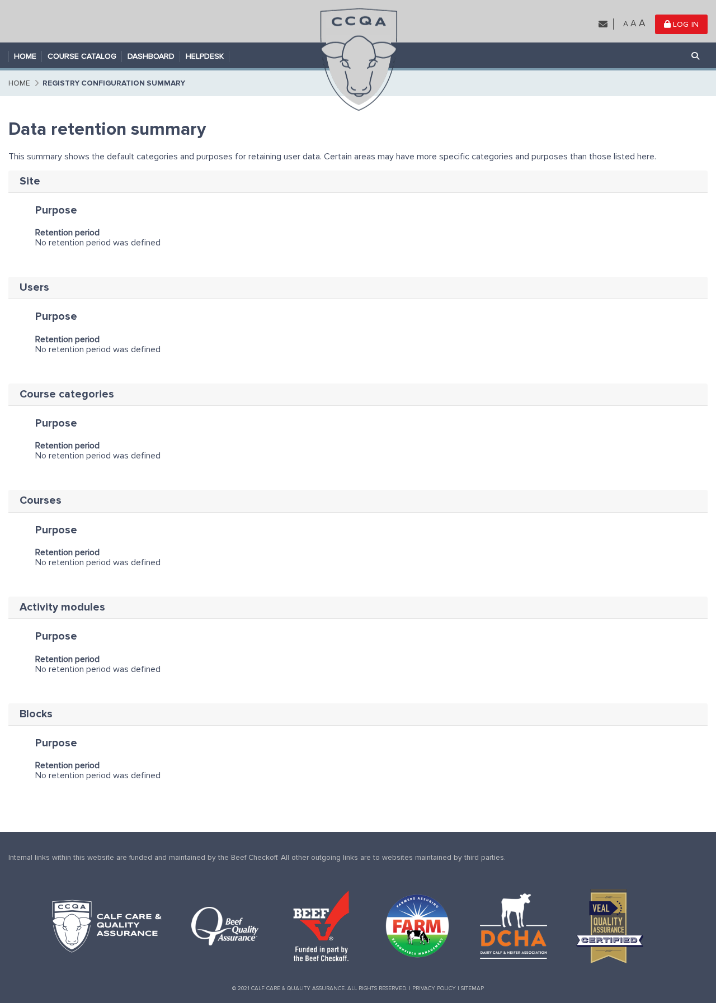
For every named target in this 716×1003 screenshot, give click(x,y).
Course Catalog (82, 56)
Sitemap (472, 988)
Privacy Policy (434, 988)
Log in (685, 24)
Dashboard (151, 56)
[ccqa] (358, 58)
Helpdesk (205, 56)
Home (25, 56)
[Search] (696, 56)
